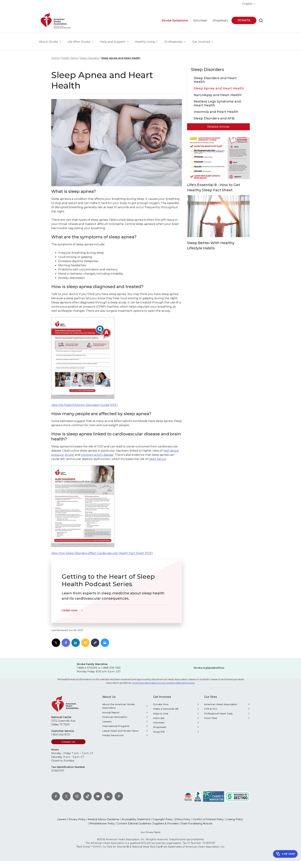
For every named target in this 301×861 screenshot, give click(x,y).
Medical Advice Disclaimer (103, 819)
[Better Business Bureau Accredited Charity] (198, 796)
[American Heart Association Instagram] (77, 796)
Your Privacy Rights (150, 832)
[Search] (261, 20)
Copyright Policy (163, 819)
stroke (69, 454)
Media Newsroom (113, 735)
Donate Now (161, 704)
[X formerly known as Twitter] (66, 796)
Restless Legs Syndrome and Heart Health (217, 103)
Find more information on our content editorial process (163, 683)
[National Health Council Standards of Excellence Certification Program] (188, 796)
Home (55, 58)
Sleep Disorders (89, 58)
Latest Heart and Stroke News (120, 730)
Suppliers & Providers (166, 823)
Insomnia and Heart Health (216, 112)
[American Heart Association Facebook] (55, 796)
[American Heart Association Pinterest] (118, 796)
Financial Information (114, 717)
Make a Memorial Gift (165, 708)
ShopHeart (159, 727)
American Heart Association (220, 704)
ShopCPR (159, 731)
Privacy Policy (77, 819)
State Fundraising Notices (196, 823)
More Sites (210, 718)
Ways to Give (160, 713)
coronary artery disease (97, 454)
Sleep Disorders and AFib (214, 118)
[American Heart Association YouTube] (97, 796)
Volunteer (159, 722)
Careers (106, 721)
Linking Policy (234, 819)
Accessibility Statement (136, 819)
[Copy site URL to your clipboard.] (95, 642)
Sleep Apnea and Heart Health (120, 58)
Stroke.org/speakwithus (209, 667)
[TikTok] (87, 796)
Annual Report (110, 712)
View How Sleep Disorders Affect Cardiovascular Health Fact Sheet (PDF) (102, 553)
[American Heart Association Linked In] (108, 796)
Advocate (158, 718)
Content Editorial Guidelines (134, 823)
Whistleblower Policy (102, 823)
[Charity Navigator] (213, 796)
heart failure (157, 459)
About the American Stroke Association (118, 706)
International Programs (115, 726)
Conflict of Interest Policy (208, 819)
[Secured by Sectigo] (237, 796)
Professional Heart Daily (218, 713)
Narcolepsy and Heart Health (218, 95)
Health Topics (69, 58)
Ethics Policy (183, 819)
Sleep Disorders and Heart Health (215, 80)
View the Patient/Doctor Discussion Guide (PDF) (84, 405)
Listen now (70, 610)
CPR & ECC (211, 708)
